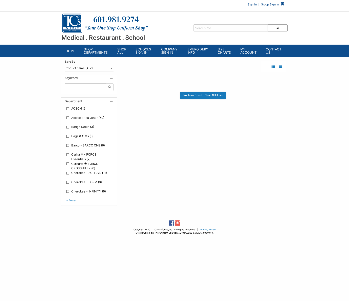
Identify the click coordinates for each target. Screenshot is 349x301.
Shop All (121, 50)
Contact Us (273, 50)
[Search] (278, 27)
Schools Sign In (143, 50)
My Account (248, 50)
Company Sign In (169, 50)
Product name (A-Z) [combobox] (79, 68)
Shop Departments (96, 50)
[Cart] (282, 4)
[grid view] (280, 66)
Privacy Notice (208, 229)
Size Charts (224, 50)
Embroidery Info (197, 50)
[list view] (273, 66)
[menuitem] (70, 51)
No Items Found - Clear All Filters (203, 95)
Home (70, 51)
